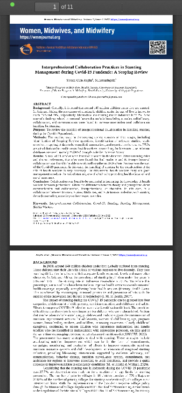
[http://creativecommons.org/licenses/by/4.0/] (66, 218)
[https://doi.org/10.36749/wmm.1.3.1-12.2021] (110, 215)
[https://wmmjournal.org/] (125, 21)
